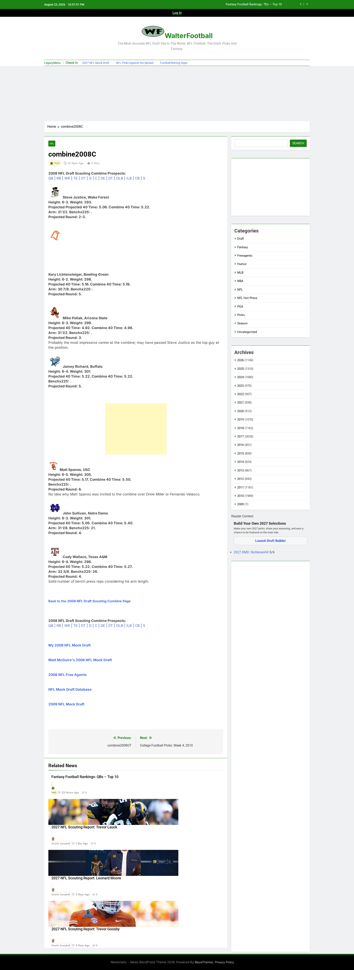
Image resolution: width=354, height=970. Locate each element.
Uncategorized (247, 332)
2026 (240, 360)
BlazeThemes (204, 962)
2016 (240, 445)
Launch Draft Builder (270, 541)
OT (83, 178)
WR (67, 178)
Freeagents (244, 255)
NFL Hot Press (247, 298)
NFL (52, 143)
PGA (240, 306)
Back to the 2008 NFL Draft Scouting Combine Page (89, 601)
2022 (240, 394)
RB (59, 178)
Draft (240, 238)
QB (50, 178)
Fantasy (242, 247)
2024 (240, 377)
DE (103, 178)
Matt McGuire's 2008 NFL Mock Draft (80, 660)
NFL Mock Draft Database (70, 689)
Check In (72, 63)
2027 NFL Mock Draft (95, 62)
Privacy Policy (224, 962)
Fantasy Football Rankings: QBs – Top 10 (84, 777)
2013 (240, 470)
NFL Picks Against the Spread (134, 62)
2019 (240, 419)
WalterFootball (189, 36)
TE (75, 178)
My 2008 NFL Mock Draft (69, 645)
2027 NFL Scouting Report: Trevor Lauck (84, 827)
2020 (240, 411)
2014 (240, 462)
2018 (240, 428)
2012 (240, 479)
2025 (240, 369)
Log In (177, 13)
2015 (240, 453)
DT (110, 178)
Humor (242, 264)
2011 (240, 487)
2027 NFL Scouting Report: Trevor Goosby (85, 929)
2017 (240, 436)
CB (137, 178)
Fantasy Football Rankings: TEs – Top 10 (254, 4)
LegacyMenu (52, 62)
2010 (240, 496)
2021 (240, 402)
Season (242, 323)
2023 (240, 386)
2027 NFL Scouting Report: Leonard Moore (86, 878)
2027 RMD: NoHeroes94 (251, 552)
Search (298, 143)
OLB (119, 178)
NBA (240, 281)
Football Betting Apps (173, 62)
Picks (241, 315)
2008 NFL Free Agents (67, 675)
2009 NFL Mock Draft (66, 704)
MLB (240, 272)
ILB (129, 178)
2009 (240, 504)
